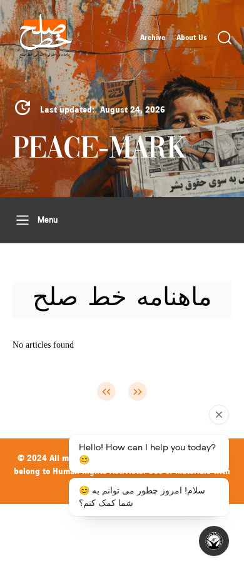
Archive (152, 37)
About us (191, 37)
